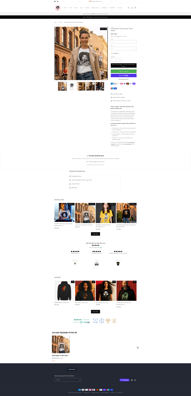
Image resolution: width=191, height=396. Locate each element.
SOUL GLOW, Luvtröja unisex (81, 302)
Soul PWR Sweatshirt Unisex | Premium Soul (126, 225)
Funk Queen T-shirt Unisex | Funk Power (83, 225)
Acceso (72, 392)
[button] (65, 7)
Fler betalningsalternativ (124, 79)
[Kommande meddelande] (111, 1)
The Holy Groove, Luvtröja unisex (123, 302)
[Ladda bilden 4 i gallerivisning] (100, 86)
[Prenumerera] (79, 380)
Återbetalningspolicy (105, 392)
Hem (55, 22)
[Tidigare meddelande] (79, 1)
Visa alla (95, 234)
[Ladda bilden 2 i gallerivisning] (71, 86)
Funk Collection (127, 144)
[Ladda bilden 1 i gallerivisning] (62, 86)
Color (112, 39)
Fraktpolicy (112, 392)
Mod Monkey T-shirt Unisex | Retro (103, 225)
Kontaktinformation (95, 392)
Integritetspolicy (86, 392)
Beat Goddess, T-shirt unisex (102, 302)
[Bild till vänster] (56, 86)
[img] (95, 245)
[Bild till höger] (106, 86)
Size (112, 45)
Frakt (118, 36)
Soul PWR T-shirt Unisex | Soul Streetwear (63, 223)
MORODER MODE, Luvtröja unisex (61, 302)
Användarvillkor (119, 392)
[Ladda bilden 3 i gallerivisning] (81, 86)
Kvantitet (113, 56)
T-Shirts (60, 22)
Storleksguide (115, 53)
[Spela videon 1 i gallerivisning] (90, 86)
